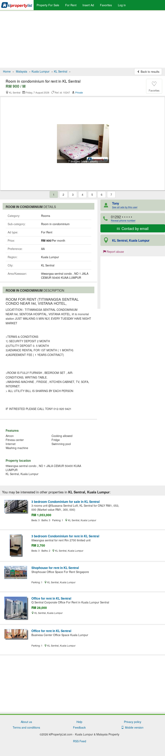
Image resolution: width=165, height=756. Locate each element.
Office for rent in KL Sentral (51, 598)
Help (79, 722)
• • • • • (123, 218)
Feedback (79, 727)
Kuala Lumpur (41, 71)
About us (26, 722)
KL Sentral (60, 71)
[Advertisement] (82, 39)
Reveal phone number (123, 220)
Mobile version (133, 727)
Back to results (149, 72)
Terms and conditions (26, 727)
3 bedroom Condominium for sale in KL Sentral (65, 501)
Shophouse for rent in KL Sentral (55, 568)
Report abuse (115, 252)
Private (79, 92)
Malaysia (21, 71)
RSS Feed (79, 741)
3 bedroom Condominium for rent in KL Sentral (65, 536)
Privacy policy (132, 722)
